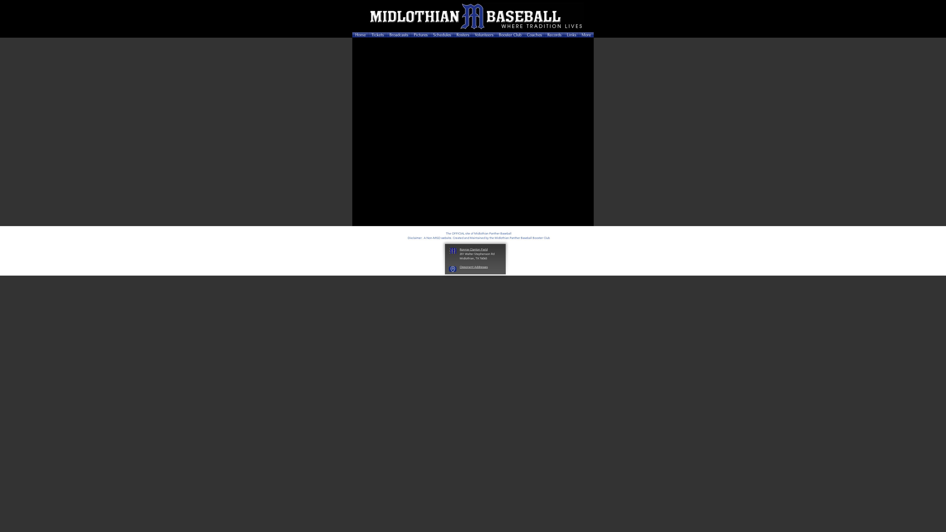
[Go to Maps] (452, 269)
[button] (378, 34)
